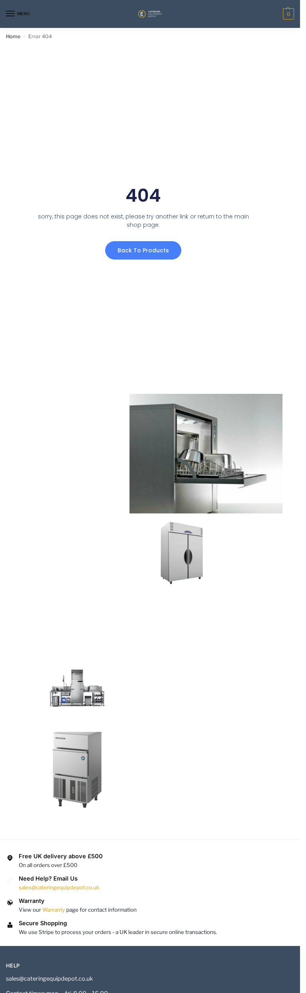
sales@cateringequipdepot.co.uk (59, 887)
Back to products (143, 250)
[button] (287, 14)
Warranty (53, 909)
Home (13, 36)
